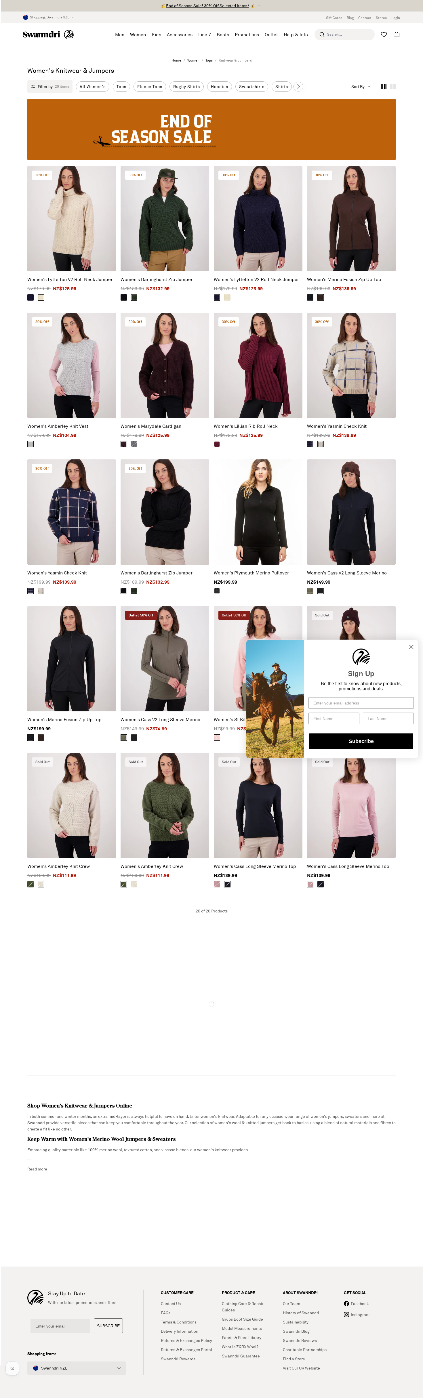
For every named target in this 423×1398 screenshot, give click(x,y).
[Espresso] (320, 297)
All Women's (93, 86)
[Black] (124, 297)
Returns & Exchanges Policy (186, 1340)
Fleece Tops (149, 86)
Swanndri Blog (296, 1331)
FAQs (165, 1312)
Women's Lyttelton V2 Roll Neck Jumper (70, 279)
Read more (37, 1168)
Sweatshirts (251, 86)
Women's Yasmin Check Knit (337, 426)
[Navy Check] (310, 444)
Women (193, 60)
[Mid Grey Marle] (30, 444)
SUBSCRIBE (108, 1325)
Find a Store (294, 1358)
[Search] (322, 34)
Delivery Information (179, 1331)
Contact (364, 18)
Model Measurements (242, 1328)
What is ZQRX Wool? (240, 1346)
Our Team (291, 1303)
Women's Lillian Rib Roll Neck (246, 426)
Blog (350, 18)
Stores (381, 18)
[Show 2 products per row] (393, 86)
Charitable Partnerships (305, 1349)
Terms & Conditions (179, 1321)
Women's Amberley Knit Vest (57, 426)
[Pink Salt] (217, 884)
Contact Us (171, 1303)
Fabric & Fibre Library (241, 1337)
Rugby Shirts (186, 86)
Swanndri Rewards (178, 1358)
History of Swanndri (301, 1312)
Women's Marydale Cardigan (151, 426)
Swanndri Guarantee (241, 1355)
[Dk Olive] (134, 297)
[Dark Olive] (310, 591)
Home (176, 60)
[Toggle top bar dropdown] (259, 6)
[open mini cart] (396, 34)
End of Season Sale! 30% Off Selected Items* (207, 5)
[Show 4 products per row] (383, 86)
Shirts (281, 86)
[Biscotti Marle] (40, 297)
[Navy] (30, 297)
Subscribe (361, 741)
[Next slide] (298, 86)
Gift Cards (334, 18)
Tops (209, 60)
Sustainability (295, 1321)
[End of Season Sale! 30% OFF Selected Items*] (211, 129)
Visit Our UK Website (301, 1367)
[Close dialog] (411, 647)
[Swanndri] (48, 34)
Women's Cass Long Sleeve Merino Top (255, 866)
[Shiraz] (123, 444)
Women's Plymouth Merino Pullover (251, 573)
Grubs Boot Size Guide (242, 1319)
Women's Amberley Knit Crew (58, 866)
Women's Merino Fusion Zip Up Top (344, 279)
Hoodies (219, 86)
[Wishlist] (383, 34)
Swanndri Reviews (300, 1340)
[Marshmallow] (217, 737)
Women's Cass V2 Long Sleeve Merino (347, 573)
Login (395, 18)
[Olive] (30, 884)
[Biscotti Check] (320, 444)
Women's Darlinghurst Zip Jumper (157, 279)
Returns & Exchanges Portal (186, 1349)
